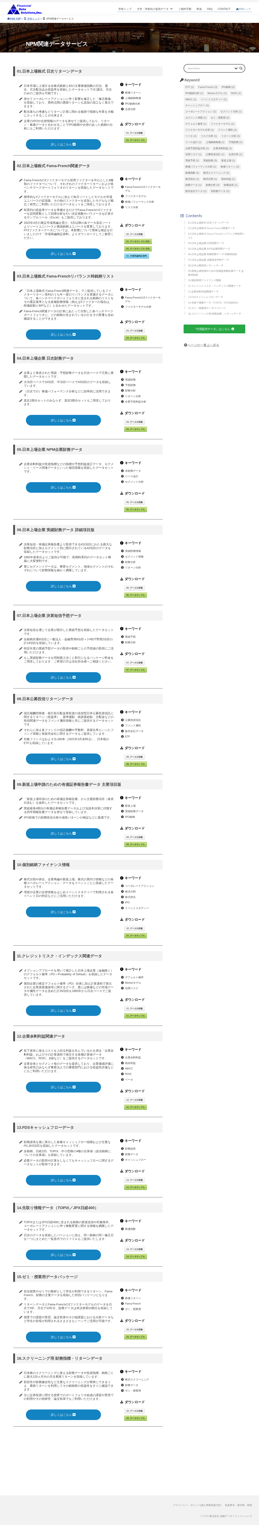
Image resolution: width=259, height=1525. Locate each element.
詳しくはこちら (61, 144)
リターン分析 (230, 136)
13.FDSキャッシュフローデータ (205, 297)
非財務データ (220, 191)
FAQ (209, 8)
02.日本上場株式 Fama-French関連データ (211, 228)
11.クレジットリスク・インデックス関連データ (214, 286)
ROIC (236, 93)
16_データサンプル (135, 1418)
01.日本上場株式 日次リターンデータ (208, 222)
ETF (189, 87)
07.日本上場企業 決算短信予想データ (208, 260)
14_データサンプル (135, 1256)
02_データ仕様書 (134, 234)
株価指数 (192, 173)
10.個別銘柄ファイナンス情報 (204, 280)
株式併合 (192, 179)
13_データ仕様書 (134, 1180)
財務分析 (213, 185)
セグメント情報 (195, 117)
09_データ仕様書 (134, 837)
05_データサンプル (135, 509)
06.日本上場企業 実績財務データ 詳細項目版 (212, 254)
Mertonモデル (217, 93)
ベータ (191, 136)
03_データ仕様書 (134, 330)
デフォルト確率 (195, 124)
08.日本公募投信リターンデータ (205, 265)
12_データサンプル (135, 1107)
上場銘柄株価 (215, 142)
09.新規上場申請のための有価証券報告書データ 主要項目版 (216, 272)
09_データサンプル (135, 844)
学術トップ (125, 8)
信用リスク (193, 154)
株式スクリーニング (216, 173)
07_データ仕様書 (134, 662)
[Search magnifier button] (241, 68)
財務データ (193, 185)
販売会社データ (195, 191)
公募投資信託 (215, 154)
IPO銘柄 (228, 87)
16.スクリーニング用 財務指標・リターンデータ (214, 313)
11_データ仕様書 (134, 1008)
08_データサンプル (135, 764)
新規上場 (228, 160)
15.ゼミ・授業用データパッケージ (207, 308)
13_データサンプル (135, 1187)
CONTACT (224, 8)
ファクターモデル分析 (199, 130)
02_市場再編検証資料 (136, 256)
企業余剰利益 (222, 148)
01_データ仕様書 (134, 133)
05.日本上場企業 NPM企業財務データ (209, 248)
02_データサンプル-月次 (138, 248)
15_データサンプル (135, 1337)
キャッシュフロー (197, 105)
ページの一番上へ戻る (203, 345)
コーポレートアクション (200, 111)
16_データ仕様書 (134, 1411)
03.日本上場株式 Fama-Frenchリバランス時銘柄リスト (216, 235)
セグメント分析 (231, 111)
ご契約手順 (184, 8)
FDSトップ (245, 9)
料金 (199, 8)
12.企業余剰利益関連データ (203, 291)
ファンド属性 (227, 130)
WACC (190, 99)
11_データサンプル (135, 1015)
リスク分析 (209, 136)
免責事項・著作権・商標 (238, 1505)
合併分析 (235, 154)
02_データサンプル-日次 (138, 241)
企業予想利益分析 (197, 148)
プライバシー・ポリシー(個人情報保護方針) (197, 1505)
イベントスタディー (214, 99)
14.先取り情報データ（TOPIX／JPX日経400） (214, 302)
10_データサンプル (135, 935)
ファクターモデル (222, 124)
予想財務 (235, 142)
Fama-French (207, 87)
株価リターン (230, 166)
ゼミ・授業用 (220, 117)
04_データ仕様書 (134, 422)
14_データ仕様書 (134, 1249)
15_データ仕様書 (134, 1329)
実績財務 (210, 160)
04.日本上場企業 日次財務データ (206, 243)
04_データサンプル (135, 429)
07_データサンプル (135, 670)
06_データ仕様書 (134, 588)
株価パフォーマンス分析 (200, 166)
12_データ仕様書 (134, 1100)
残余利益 (228, 179)
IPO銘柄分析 (194, 93)
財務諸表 (231, 185)
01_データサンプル (135, 140)
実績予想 (192, 160)
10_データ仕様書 (134, 928)
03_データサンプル (135, 338)
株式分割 (210, 179)
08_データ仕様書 (134, 757)
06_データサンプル (135, 595)
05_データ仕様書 (134, 502)
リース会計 (193, 142)
